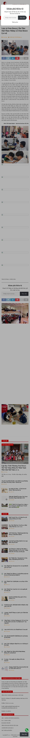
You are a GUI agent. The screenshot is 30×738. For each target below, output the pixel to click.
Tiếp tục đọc (15, 22)
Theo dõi (22, 17)
